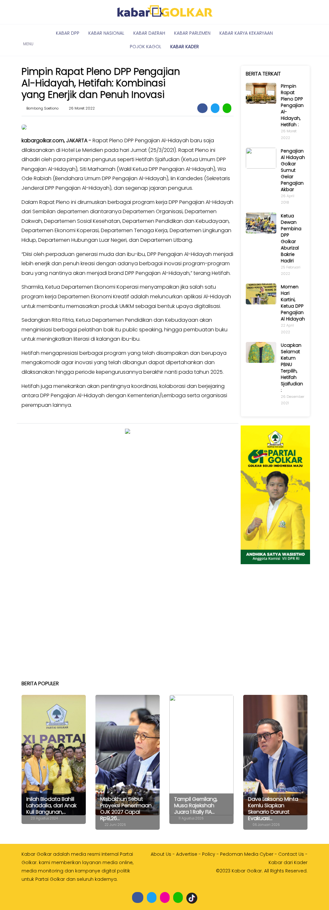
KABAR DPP (67, 33)
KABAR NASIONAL (106, 33)
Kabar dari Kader (288, 862)
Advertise (186, 854)
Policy (208, 854)
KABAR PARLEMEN (192, 33)
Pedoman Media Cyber (246, 854)
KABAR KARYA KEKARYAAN (246, 33)
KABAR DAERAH (149, 33)
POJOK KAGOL (145, 46)
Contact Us (291, 854)
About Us (161, 854)
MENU (28, 40)
